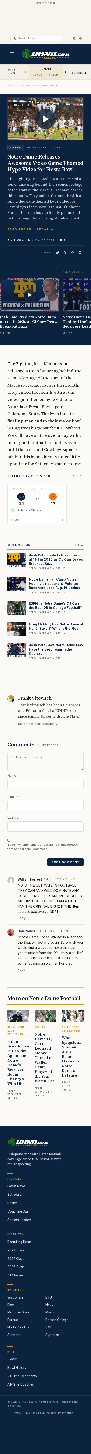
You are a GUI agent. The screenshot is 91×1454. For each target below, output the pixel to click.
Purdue (12, 1320)
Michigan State (18, 1312)
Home (11, 85)
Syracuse (53, 1335)
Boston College (57, 1320)
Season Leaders (19, 1220)
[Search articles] (14, 38)
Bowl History (16, 1367)
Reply (22, 918)
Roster (12, 1203)
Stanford (14, 1335)
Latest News (16, 1186)
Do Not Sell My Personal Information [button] (49, 1412)
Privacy (16, 1412)
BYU (49, 1297)
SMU (49, 1327)
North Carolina (18, 1327)
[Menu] (11, 54)
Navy (49, 1305)
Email (12, 797)
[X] (73, 38)
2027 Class (15, 1259)
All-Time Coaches (20, 1384)
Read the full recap (28, 229)
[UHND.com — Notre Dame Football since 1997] (45, 54)
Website (13, 818)
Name (13, 775)
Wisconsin (15, 1297)
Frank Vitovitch (18, 240)
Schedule (14, 1194)
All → (79, 545)
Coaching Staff (18, 1211)
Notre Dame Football (39, 85)
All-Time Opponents (22, 1376)
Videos (12, 1359)
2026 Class (15, 1267)
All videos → (73, 271)
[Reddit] (80, 252)
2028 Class (15, 1250)
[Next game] (65, 72)
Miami (50, 1312)
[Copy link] (57, 252)
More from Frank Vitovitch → (38, 723)
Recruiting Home (19, 1242)
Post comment (65, 862)
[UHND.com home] (27, 1142)
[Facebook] (80, 38)
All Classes (15, 1275)
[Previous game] (25, 72)
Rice (10, 1305)
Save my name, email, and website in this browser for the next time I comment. (43, 847)
